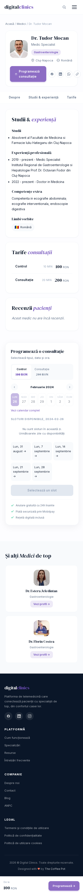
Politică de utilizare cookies (23, 843)
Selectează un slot (42, 490)
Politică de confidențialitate (23, 835)
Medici (21, 24)
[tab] (21, 372)
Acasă (9, 24)
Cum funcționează (17, 737)
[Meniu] (74, 7)
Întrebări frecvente (17, 760)
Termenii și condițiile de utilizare (26, 828)
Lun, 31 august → (19, 449)
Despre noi (11, 783)
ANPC (8, 805)
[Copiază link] (77, 74)
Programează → (64, 886)
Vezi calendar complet (25, 410)
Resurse (10, 752)
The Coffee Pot (55, 868)
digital (18, 7)
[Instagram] (30, 716)
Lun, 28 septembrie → (42, 471)
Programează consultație (29, 73)
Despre (14, 97)
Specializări (12, 745)
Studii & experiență (43, 97)
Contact (9, 790)
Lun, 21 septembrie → (21, 471)
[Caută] (64, 7)
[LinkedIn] (19, 716)
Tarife (71, 97)
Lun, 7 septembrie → (42, 451)
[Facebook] (8, 716)
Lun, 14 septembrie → (63, 451)
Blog (7, 798)
